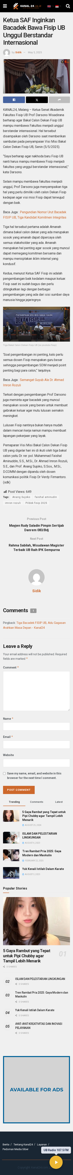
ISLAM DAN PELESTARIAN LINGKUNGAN (40, 979)
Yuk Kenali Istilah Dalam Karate (43, 869)
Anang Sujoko (21, 497)
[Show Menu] (5, 6)
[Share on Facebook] (14, 100)
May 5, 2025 (35, 52)
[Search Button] (68, 6)
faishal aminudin (46, 497)
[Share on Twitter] (37, 100)
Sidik (18, 52)
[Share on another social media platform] (59, 100)
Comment (11, 667)
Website (8, 755)
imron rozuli (13, 503)
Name (8, 719)
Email (8, 737)
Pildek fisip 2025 (36, 503)
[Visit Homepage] (27, 6)
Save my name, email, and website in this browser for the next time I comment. (34, 776)
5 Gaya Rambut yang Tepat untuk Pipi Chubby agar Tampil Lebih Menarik (44, 816)
